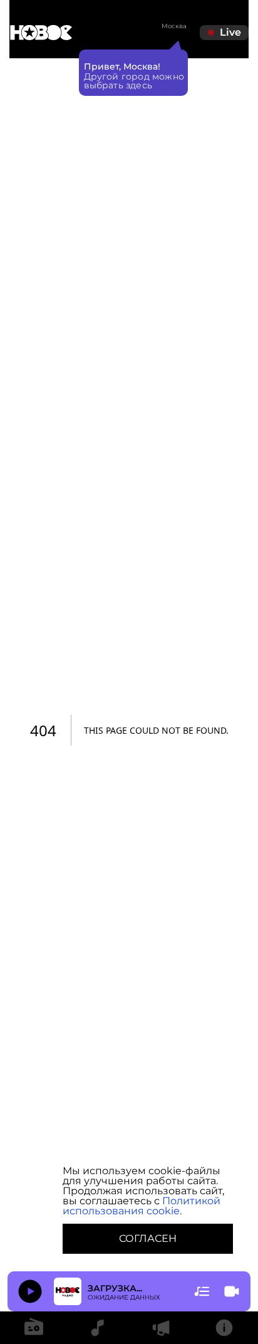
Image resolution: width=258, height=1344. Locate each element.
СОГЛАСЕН (148, 1238)
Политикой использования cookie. (141, 1206)
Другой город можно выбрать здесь (134, 81)
